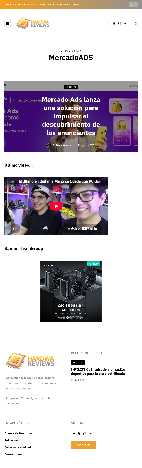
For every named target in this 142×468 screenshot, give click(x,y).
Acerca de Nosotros (18, 433)
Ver (133, 5)
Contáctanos (13, 454)
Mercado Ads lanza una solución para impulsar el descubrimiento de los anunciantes (71, 116)
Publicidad (11, 440)
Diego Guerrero (64, 145)
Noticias (71, 87)
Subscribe (84, 445)
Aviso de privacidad (17, 447)
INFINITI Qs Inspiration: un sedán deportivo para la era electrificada (98, 371)
